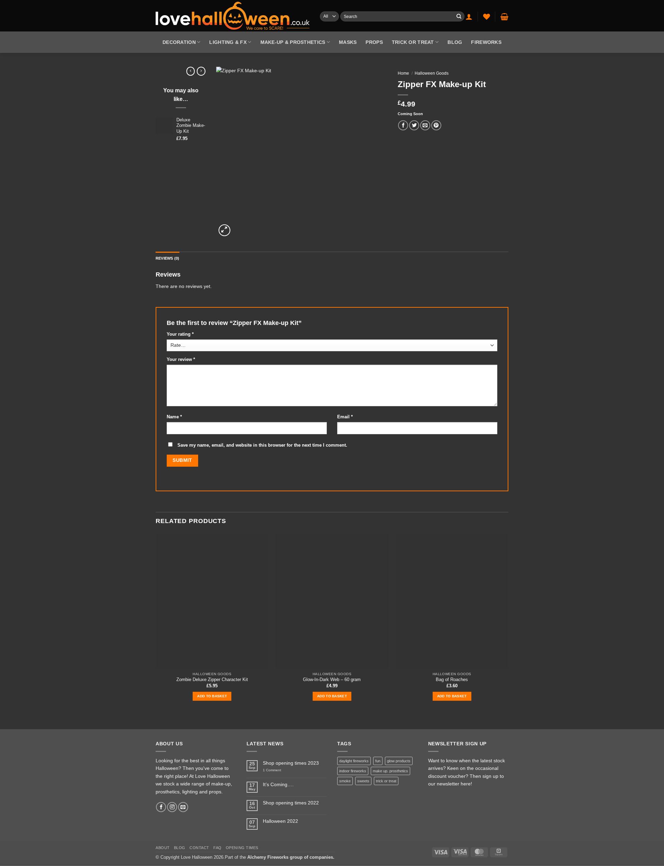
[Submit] (459, 16)
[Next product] (190, 71)
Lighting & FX (228, 42)
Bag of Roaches (452, 679)
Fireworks (486, 42)
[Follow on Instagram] (172, 807)
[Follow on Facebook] (161, 807)
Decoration (179, 42)
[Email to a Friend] (425, 125)
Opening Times (242, 848)
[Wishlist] (486, 16)
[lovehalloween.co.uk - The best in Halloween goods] (233, 15)
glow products (399, 761)
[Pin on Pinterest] (436, 125)
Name (174, 417)
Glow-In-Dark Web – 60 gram (332, 679)
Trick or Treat (413, 42)
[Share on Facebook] (403, 125)
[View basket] (504, 16)
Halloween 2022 (280, 821)
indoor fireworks (352, 771)
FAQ (217, 848)
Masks (348, 42)
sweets (363, 781)
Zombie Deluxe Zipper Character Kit (212, 679)
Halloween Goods (432, 73)
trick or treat (386, 781)
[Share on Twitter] (414, 125)
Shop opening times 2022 (291, 803)
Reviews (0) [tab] (167, 258)
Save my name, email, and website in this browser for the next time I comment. (262, 445)
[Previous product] (201, 71)
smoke (345, 781)
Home (403, 73)
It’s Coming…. (278, 784)
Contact (199, 848)
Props (374, 42)
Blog (455, 42)
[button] (468, 16)
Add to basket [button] (212, 696)
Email (345, 417)
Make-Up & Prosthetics (292, 42)
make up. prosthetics (390, 771)
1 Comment (278, 770)
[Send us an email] (183, 807)
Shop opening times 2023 (291, 763)
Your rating (180, 334)
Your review (181, 359)
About (163, 848)
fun (377, 761)
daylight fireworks (354, 761)
